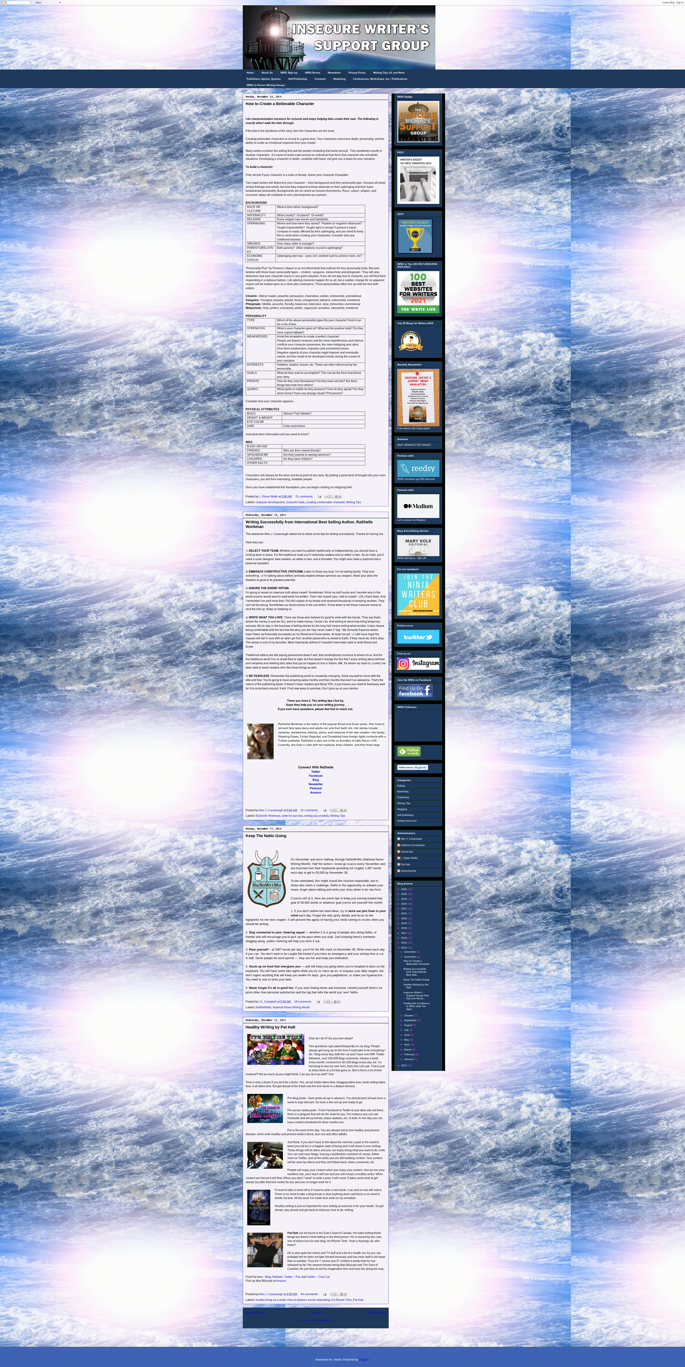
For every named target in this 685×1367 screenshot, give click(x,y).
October (409, 1015)
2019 (404, 923)
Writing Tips (353, 502)
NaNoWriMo (263, 1007)
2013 (404, 1065)
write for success (292, 815)
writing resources (407, 820)
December (410, 951)
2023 (404, 903)
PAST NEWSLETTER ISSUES (414, 444)
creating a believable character (325, 502)
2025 (404, 894)
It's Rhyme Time (341, 1299)
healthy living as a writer (271, 1299)
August (408, 1025)
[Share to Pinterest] (340, 497)
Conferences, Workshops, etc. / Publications (380, 78)
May (407, 1039)
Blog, (268, 1276)
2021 (404, 913)
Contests (320, 78)
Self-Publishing (297, 78)
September (410, 1020)
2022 (404, 908)
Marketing (339, 78)
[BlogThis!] (330, 497)
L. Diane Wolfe (409, 858)
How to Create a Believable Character (280, 103)
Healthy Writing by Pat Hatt (270, 1027)
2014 (404, 947)
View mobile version (315, 1320)
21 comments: (304, 496)
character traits (295, 502)
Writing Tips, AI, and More (389, 72)
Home (250, 72)
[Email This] (326, 497)
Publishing (403, 797)
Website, (277, 1276)
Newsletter (334, 72)
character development (270, 502)
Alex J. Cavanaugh (411, 838)
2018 (404, 928)
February (409, 1054)
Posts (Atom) (324, 1336)
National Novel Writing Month (291, 1007)
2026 (404, 889)
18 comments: (303, 1001)
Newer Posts (255, 1313)
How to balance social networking (308, 1299)
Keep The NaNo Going (266, 836)
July (406, 1029)
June (407, 1034)
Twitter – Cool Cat (318, 1276)
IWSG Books (312, 72)
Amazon (281, 1280)
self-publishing (405, 815)
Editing (401, 785)
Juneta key (407, 851)
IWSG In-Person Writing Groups (266, 85)
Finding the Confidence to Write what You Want (417, 1006)
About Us (267, 72)
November (410, 956)
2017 (404, 933)
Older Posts (377, 1313)
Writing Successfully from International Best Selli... (415, 971)
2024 (404, 899)
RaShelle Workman (268, 815)
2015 (404, 942)
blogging (402, 809)
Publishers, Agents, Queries (264, 78)
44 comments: (310, 1294)
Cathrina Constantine (413, 845)
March (408, 1049)
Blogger (364, 1359)
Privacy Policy (357, 72)
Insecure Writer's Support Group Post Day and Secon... (416, 995)
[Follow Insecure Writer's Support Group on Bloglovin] (412, 769)
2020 (404, 918)
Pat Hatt (358, 1299)
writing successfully (316, 815)
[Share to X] (333, 497)
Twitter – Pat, (292, 1276)
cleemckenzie (408, 870)
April (407, 1044)
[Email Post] (319, 496)
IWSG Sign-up (288, 72)
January (409, 1059)
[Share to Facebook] (336, 497)
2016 (404, 937)
